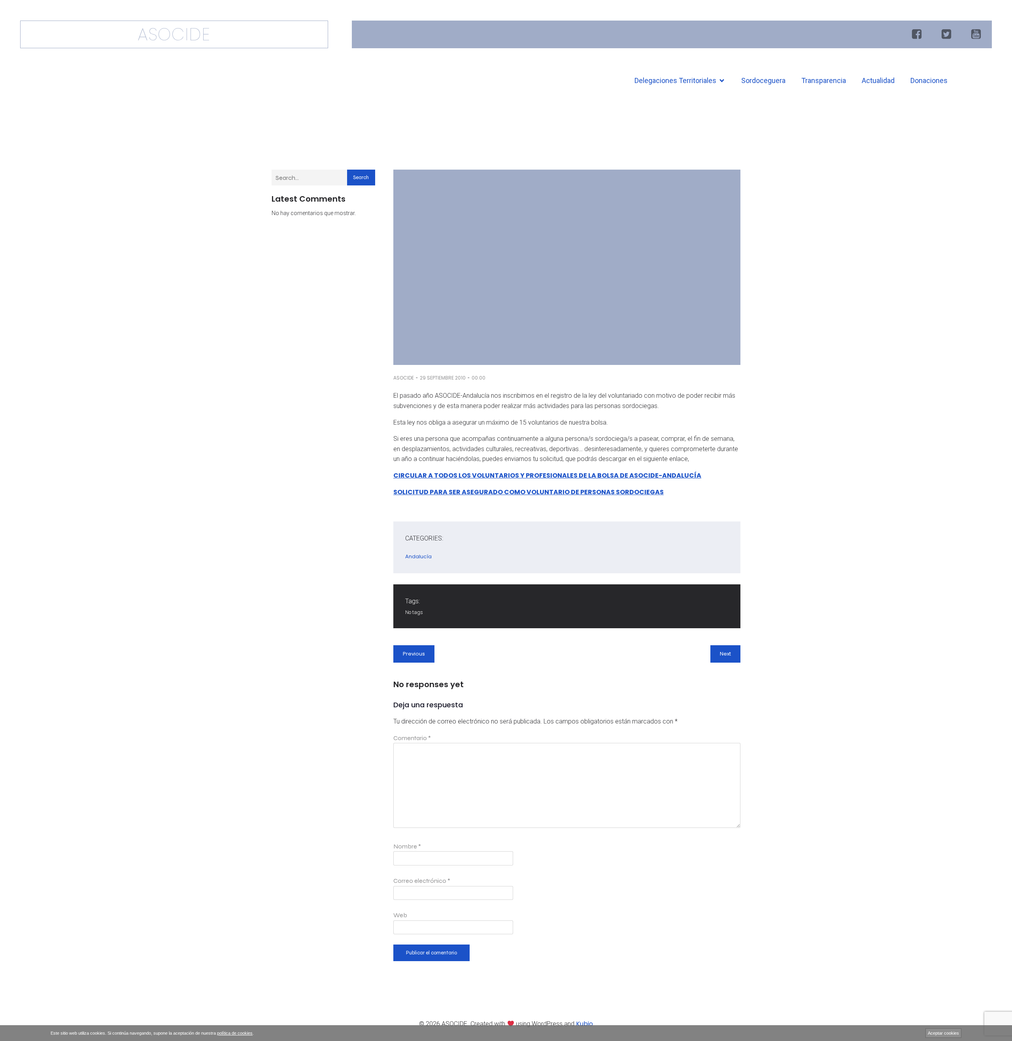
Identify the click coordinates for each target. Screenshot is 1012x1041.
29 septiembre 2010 (443, 377)
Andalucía (418, 556)
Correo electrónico (421, 880)
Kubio (584, 1023)
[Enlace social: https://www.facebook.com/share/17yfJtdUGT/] (918, 34)
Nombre (407, 846)
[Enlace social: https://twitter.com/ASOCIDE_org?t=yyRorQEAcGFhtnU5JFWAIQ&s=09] (947, 34)
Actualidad (878, 80)
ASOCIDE (403, 377)
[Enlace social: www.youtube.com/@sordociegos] (977, 34)
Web (400, 915)
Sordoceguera (763, 80)
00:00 (478, 377)
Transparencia (823, 80)
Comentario (412, 738)
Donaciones (929, 80)
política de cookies (235, 1033)
